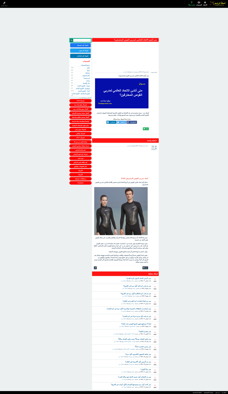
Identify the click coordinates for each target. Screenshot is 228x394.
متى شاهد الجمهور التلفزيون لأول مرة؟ (138, 354)
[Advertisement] (114, 23)
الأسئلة (205, 5)
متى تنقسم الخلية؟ (145, 331)
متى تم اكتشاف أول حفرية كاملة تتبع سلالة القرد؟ (134, 377)
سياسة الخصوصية (208, 392)
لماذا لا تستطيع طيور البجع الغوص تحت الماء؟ (136, 324)
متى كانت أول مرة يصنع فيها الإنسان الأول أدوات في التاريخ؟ (131, 384)
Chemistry (80, 183)
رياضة (132, 72)
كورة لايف (80, 158)
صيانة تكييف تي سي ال (80, 142)
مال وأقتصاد (86, 83)
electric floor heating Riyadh (80, 121)
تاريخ (133, 379)
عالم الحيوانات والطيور (80, 166)
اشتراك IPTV (80, 137)
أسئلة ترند (125, 288)
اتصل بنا (224, 392)
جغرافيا (88, 73)
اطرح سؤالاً (191, 5)
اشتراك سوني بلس (80, 129)
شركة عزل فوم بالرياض (80, 154)
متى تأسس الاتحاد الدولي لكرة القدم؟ (138, 278)
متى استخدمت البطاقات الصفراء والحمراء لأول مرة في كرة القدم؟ (129, 309)
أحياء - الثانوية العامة (129, 334)
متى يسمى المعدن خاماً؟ (143, 347)
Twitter (123, 122)
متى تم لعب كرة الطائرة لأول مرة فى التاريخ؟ (136, 293)
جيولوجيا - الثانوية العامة (129, 349)
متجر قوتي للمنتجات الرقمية (80, 125)
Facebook (133, 122)
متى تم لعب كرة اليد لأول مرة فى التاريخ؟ (137, 286)
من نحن (217, 392)
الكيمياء (80, 170)
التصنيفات (199, 5)
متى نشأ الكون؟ (146, 369)
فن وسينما (131, 356)
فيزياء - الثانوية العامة (129, 341)
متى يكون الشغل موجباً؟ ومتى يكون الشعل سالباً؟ (134, 339)
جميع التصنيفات (85, 65)
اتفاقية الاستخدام (197, 392)
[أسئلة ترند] (217, 3)
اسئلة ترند (123, 280)
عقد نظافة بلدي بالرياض (80, 162)
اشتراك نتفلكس (80, 133)
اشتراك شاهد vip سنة (80, 105)
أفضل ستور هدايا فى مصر (80, 109)
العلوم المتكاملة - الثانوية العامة (81, 93)
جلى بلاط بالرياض (80, 150)
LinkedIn (112, 122)
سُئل (148, 72)
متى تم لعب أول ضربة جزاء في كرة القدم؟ (137, 316)
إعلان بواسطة (84, 97)
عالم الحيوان (132, 326)
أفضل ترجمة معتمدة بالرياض (80, 113)
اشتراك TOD (80, 101)
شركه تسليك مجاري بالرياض (80, 146)
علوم (133, 371)
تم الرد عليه (145, 145)
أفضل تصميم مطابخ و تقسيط (80, 117)
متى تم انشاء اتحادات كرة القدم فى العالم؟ (137, 301)
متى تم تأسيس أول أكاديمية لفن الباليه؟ (138, 362)
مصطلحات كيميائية (80, 179)
